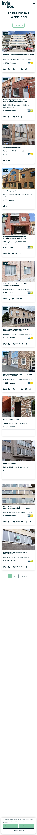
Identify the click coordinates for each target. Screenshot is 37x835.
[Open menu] (33, 4)
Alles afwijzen (26, 826)
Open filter (17, 25)
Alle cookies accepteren (10, 826)
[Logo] (9, 4)
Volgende (24, 576)
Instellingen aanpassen (18, 830)
